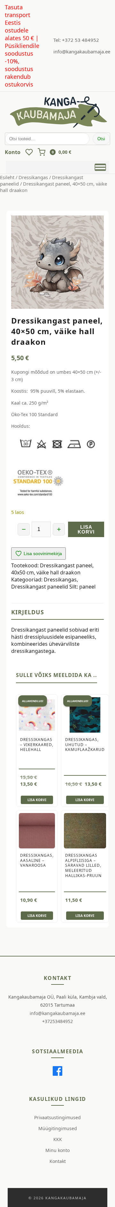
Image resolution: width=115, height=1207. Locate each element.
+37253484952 (57, 1021)
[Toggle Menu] (100, 166)
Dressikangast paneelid (39, 586)
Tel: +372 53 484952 (76, 40)
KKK (57, 1139)
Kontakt (58, 1161)
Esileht (7, 177)
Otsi (101, 138)
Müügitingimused (57, 1128)
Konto (12, 152)
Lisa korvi (86, 529)
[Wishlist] (29, 152)
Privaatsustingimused (57, 1117)
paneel (87, 586)
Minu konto (57, 1150)
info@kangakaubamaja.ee (81, 51)
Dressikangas (33, 177)
